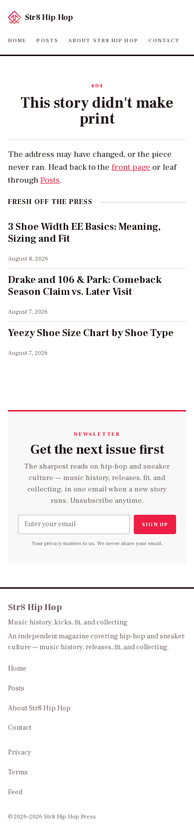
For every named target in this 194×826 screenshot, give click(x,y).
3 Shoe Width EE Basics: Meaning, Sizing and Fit (84, 232)
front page (130, 167)
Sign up (155, 524)
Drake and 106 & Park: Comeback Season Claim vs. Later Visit (85, 286)
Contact (164, 40)
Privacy (19, 752)
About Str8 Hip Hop (103, 40)
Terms (18, 772)
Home (17, 40)
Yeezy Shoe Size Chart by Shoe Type (91, 333)
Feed (15, 792)
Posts (47, 40)
